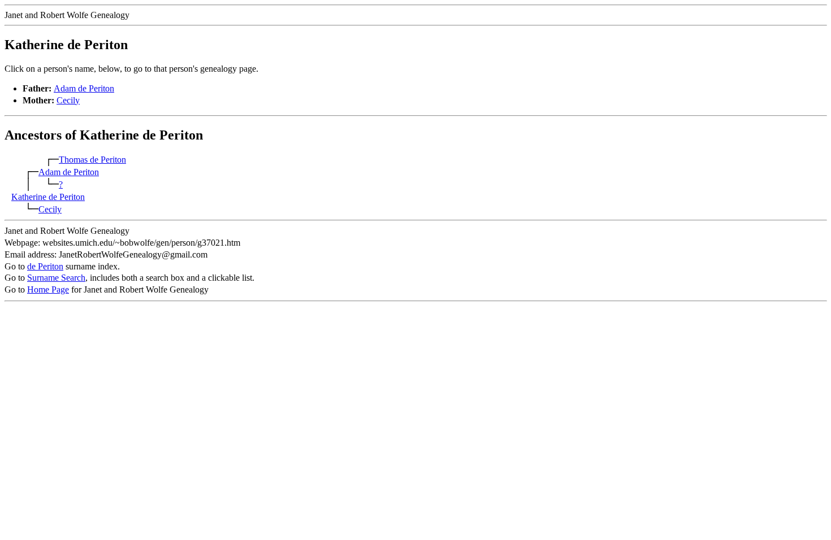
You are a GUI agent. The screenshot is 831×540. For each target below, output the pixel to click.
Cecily (68, 100)
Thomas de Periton (92, 159)
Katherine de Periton (48, 197)
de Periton (45, 266)
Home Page (48, 289)
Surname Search (56, 277)
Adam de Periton (84, 88)
